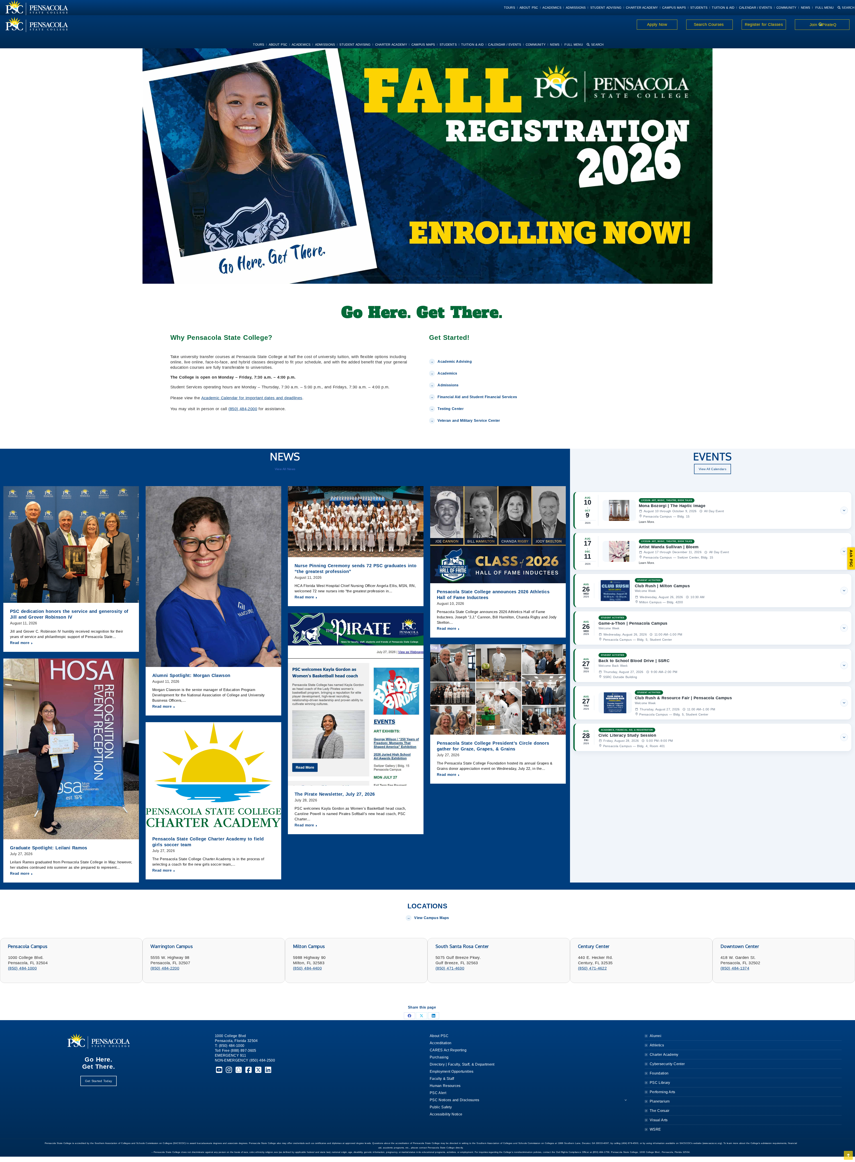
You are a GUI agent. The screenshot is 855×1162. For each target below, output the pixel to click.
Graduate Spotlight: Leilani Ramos (48, 847)
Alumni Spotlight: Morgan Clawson (191, 675)
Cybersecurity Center (667, 1064)
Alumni (655, 1036)
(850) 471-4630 (450, 968)
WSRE (655, 1129)
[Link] (34, 24)
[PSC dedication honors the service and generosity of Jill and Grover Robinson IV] (71, 544)
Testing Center (451, 409)
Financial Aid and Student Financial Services (477, 397)
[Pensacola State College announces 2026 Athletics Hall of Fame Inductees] (498, 534)
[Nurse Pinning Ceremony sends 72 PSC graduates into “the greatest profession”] (355, 521)
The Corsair (659, 1111)
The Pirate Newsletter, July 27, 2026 (335, 794)
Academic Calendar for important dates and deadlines (251, 398)
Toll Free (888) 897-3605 (235, 1050)
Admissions (448, 385)
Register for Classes (764, 24)
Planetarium (660, 1101)
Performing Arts (662, 1092)
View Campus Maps (431, 918)
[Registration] (427, 165)
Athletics (657, 1045)
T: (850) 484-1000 (229, 1046)
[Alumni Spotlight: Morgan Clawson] (213, 576)
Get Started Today (98, 1081)
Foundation (659, 1073)
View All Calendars (712, 469)
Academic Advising (455, 361)
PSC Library (660, 1083)
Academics (447, 373)
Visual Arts (659, 1120)
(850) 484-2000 (242, 409)
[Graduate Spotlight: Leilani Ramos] (71, 748)
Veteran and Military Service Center (469, 420)
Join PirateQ (822, 24)
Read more (19, 643)
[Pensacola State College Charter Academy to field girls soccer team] (213, 776)
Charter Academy (664, 1054)
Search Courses (709, 24)
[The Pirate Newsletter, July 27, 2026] (355, 699)
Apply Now (657, 24)
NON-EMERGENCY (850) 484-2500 (245, 1060)
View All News (285, 469)
